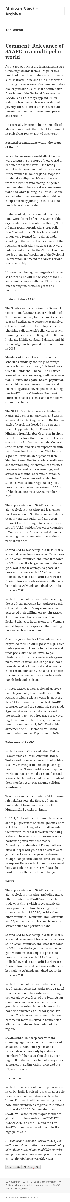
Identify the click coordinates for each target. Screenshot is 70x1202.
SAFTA (8, 1188)
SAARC (56, 1185)
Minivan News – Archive (21, 11)
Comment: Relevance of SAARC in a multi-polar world (34, 51)
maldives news (44, 1185)
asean (21, 1185)
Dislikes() (31, 1167)
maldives (30, 1185)
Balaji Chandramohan (45, 1181)
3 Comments (24, 1188)
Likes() (13, 1167)
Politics (9, 1185)
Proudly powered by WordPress (22, 1197)
